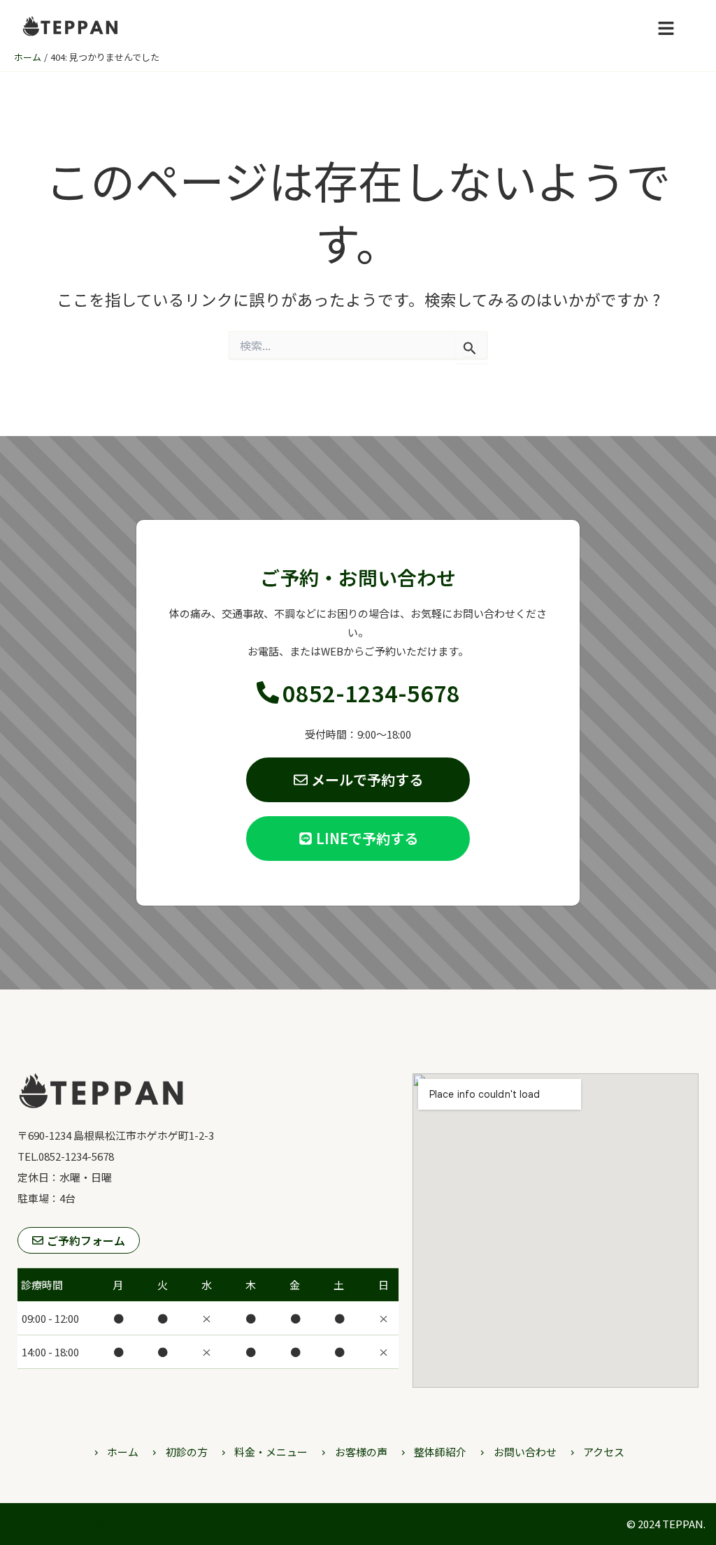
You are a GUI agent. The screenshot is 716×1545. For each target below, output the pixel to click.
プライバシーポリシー (62, 1523)
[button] (666, 28)
